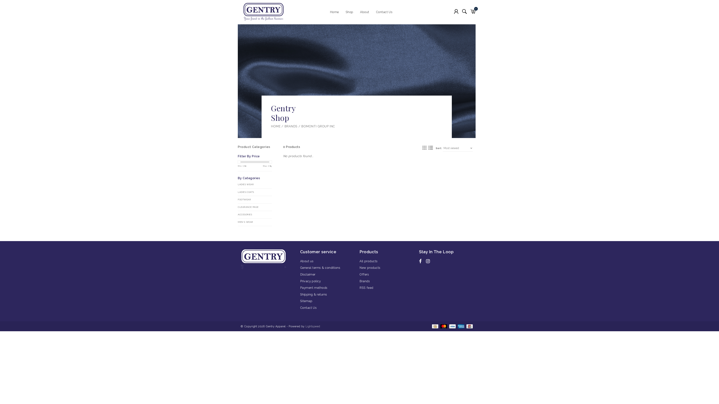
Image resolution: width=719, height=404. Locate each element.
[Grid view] (424, 148)
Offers (364, 274)
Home (334, 12)
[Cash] (435, 326)
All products (369, 261)
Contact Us (384, 12)
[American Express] (460, 326)
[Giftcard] (469, 326)
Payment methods (313, 288)
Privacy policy (310, 281)
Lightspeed (313, 326)
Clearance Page (248, 207)
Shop (349, 12)
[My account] (456, 11)
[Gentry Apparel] (270, 12)
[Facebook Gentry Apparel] (422, 262)
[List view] (430, 148)
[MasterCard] (443, 326)
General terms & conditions (320, 268)
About (364, 12)
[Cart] (473, 11)
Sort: (439, 148)
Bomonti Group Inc (318, 126)
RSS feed (366, 288)
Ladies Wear (246, 184)
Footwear (244, 199)
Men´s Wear (245, 222)
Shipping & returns (313, 294)
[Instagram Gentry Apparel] (429, 262)
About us (307, 261)
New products (370, 268)
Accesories (245, 214)
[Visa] (452, 326)
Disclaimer (307, 274)
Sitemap (306, 301)
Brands (291, 126)
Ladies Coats (246, 192)
